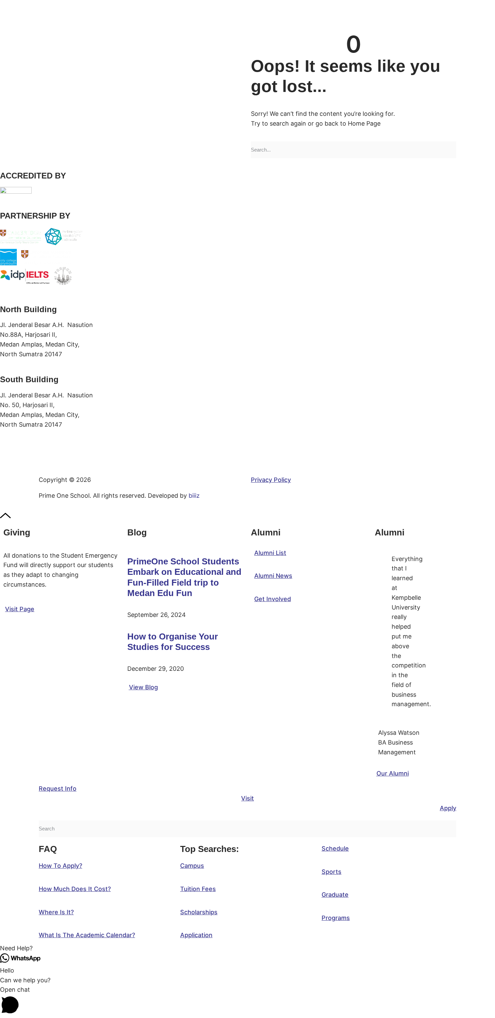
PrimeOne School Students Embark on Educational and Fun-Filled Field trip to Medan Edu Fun (184, 577)
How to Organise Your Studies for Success (172, 641)
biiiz (194, 495)
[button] (247, 948)
